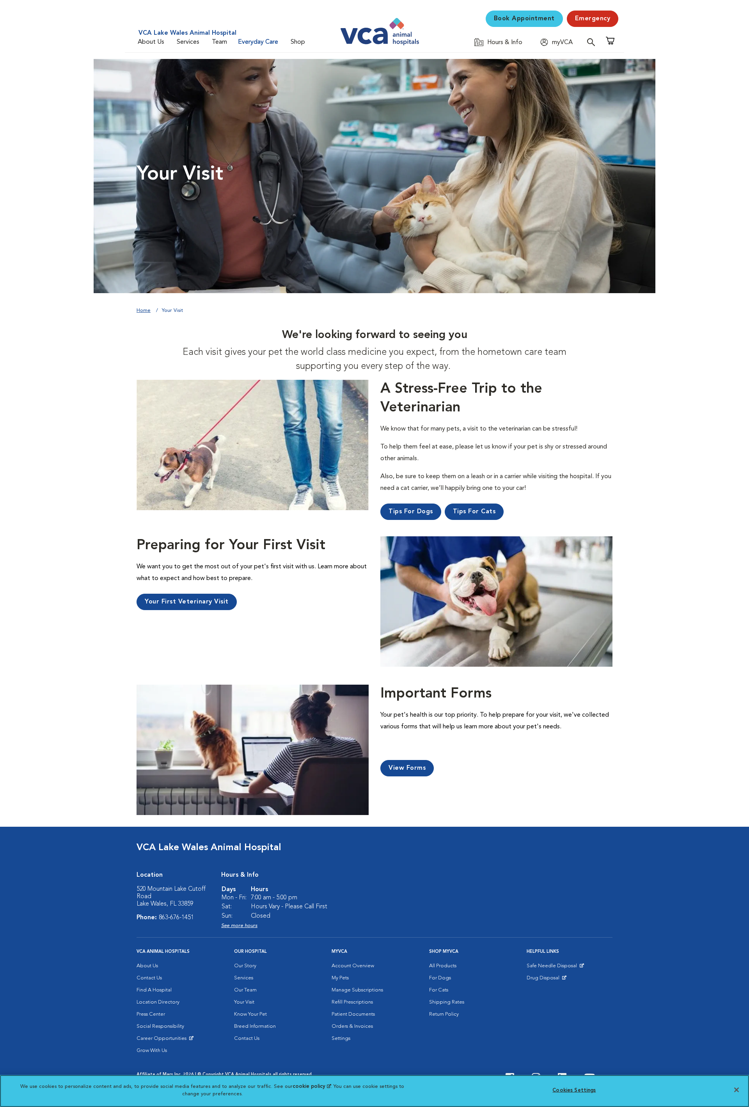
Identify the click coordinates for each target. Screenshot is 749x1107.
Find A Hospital (154, 990)
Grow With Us (152, 1050)
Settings (341, 1038)
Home (144, 310)
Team (219, 42)
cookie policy (312, 1086)
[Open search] (593, 42)
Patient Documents (353, 1014)
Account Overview (353, 965)
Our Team (245, 990)
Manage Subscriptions (357, 990)
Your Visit (244, 1002)
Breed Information (255, 1026)
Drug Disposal (546, 979)
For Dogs (440, 978)
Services (188, 42)
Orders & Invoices (352, 1026)
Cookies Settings (574, 1090)
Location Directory (158, 1002)
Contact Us (149, 978)
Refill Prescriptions (352, 1002)
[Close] (736, 1089)
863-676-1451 (176, 918)
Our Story (245, 965)
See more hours (239, 925)
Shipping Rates (446, 1002)
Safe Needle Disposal (553, 967)
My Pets (340, 978)
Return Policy (444, 1014)
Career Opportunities (163, 1040)
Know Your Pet (250, 1014)
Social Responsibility (160, 1026)
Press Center (151, 1014)
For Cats (438, 990)
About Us (151, 42)
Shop (298, 42)
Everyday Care (258, 42)
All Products (442, 965)
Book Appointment (524, 19)
